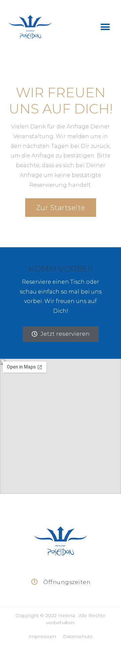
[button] (105, 27)
